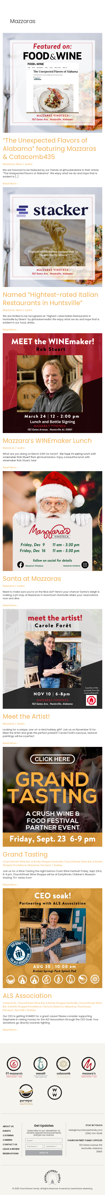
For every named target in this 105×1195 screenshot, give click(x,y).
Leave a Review (11, 1149)
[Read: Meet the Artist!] (52, 658)
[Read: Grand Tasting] (52, 796)
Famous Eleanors (53, 1006)
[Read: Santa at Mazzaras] (52, 521)
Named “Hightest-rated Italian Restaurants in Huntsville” (50, 298)
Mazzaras (8, 164)
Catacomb (9, 1003)
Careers (7, 1140)
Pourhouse (84, 1006)
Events (7, 1130)
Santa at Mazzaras (32, 578)
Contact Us (10, 1144)
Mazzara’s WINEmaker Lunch (47, 440)
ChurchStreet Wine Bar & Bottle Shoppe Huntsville (33, 861)
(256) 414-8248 (93, 1133)
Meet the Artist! (26, 716)
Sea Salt (20, 1010)
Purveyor (46, 865)
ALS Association (27, 995)
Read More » (10, 183)
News (19, 164)
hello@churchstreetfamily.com (85, 1130)
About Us (8, 1126)
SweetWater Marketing (81, 1188)
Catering (8, 1135)
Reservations (11, 1153)
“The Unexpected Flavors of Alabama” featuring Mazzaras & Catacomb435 (49, 148)
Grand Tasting (25, 854)
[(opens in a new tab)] (52, 82)
